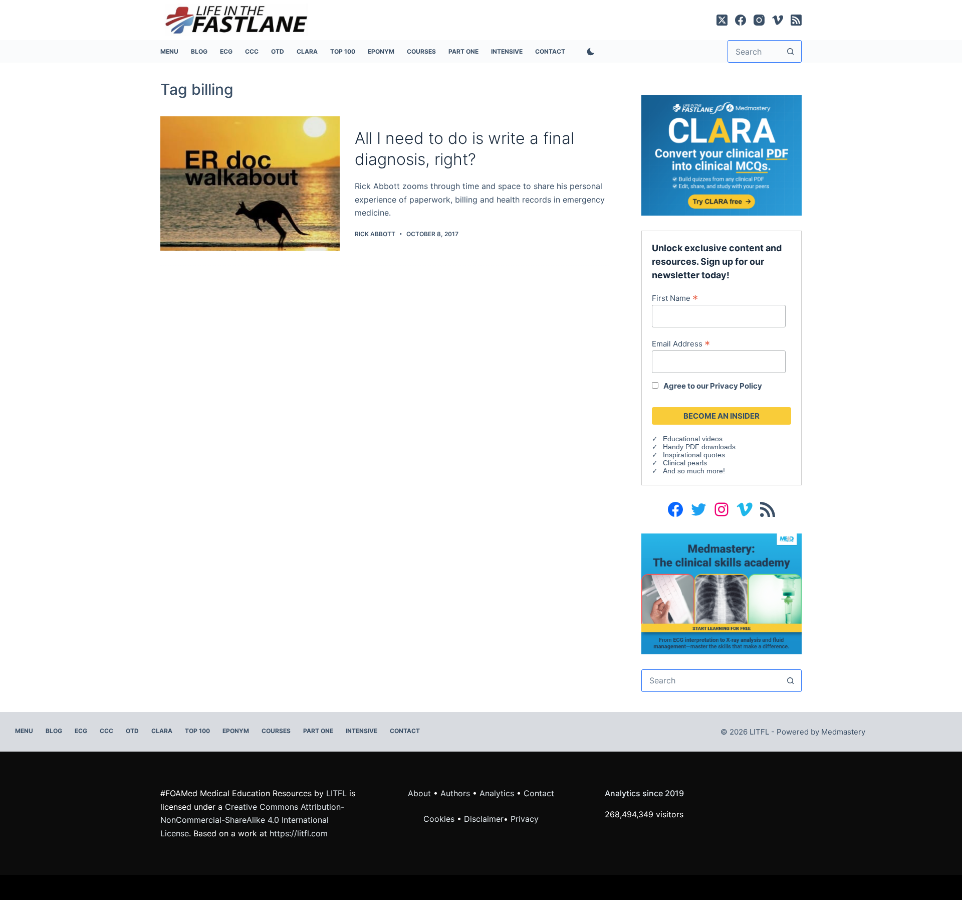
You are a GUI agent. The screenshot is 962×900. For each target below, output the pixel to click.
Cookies (440, 819)
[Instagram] (759, 20)
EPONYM (381, 51)
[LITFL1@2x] (721, 593)
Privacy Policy (736, 386)
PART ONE (463, 51)
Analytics (496, 793)
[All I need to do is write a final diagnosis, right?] (250, 183)
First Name (675, 297)
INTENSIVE (507, 51)
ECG (226, 51)
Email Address (681, 343)
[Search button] (790, 51)
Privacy (525, 819)
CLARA (307, 51)
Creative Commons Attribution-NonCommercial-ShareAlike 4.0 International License (252, 820)
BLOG (199, 51)
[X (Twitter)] (722, 20)
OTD (277, 51)
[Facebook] (740, 20)
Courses (421, 51)
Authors (455, 793)
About (419, 793)
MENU (169, 51)
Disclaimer (484, 819)
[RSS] (796, 20)
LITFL (336, 793)
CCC (252, 51)
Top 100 (342, 51)
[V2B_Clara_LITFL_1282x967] (721, 154)
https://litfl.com (299, 833)
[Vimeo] (777, 20)
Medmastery (843, 732)
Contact (550, 51)
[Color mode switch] (589, 52)
